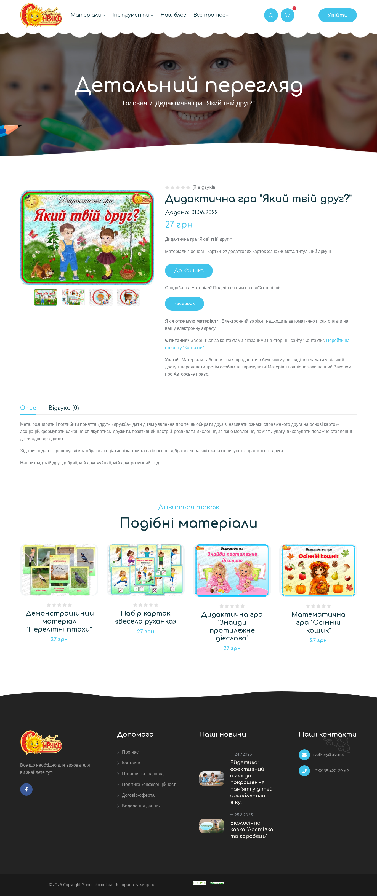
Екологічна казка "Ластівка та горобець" (251, 829)
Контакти (131, 763)
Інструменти (131, 15)
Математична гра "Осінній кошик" (318, 622)
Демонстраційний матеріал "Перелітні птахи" (60, 621)
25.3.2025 (244, 815)
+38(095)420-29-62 (331, 770)
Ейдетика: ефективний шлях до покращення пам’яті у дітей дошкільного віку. (251, 782)
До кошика (189, 270)
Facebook (184, 303)
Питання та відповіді (143, 773)
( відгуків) (205, 187)
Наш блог (173, 15)
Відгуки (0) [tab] (64, 408)
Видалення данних (141, 806)
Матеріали (86, 15)
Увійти (338, 15)
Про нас (130, 752)
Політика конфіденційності (149, 784)
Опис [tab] (28, 408)
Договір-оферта (138, 795)
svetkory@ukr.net (328, 754)
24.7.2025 (243, 754)
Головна (135, 103)
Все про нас (209, 15)
